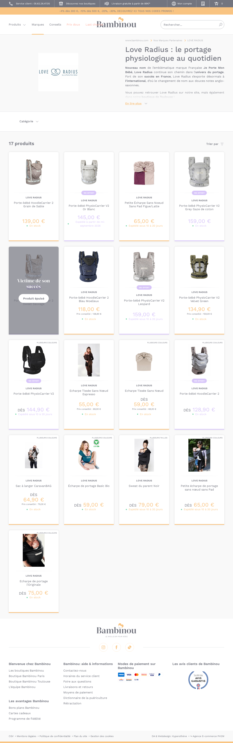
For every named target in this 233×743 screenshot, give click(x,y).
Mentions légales (26, 736)
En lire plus (133, 103)
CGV (11, 736)
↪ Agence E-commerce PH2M (207, 736)
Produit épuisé (33, 298)
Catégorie (26, 121)
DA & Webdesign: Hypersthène (169, 736)
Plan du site (80, 736)
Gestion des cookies (102, 736)
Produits (15, 24)
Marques (38, 24)
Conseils (55, 24)
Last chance (94, 24)
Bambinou (116, 24)
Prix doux (73, 24)
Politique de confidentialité (55, 736)
